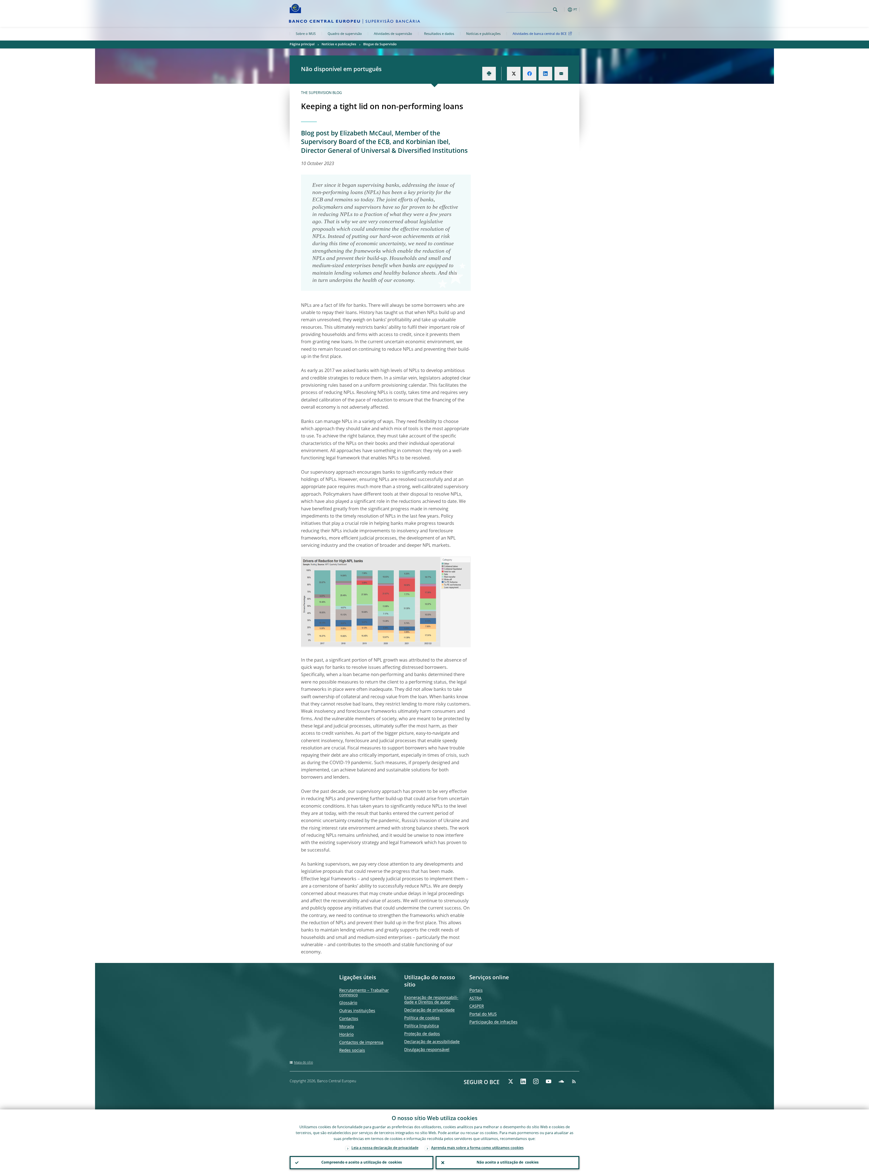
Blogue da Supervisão (380, 44)
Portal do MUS (483, 1014)
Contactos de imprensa (361, 1043)
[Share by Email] (561, 73)
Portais (476, 991)
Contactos (348, 1019)
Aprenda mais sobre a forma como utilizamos (477, 1148)
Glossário (348, 1003)
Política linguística (421, 1026)
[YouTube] (548, 1081)
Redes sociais (352, 1051)
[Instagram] (535, 1081)
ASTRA (475, 998)
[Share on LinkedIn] (545, 73)
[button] (563, 9)
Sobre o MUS (306, 34)
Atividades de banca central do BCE (540, 34)
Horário (346, 1035)
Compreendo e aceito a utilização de (361, 1162)
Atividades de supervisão (393, 34)
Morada (346, 1027)
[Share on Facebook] (529, 73)
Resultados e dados (439, 34)
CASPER (476, 1006)
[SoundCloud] (561, 1081)
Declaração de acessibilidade (432, 1042)
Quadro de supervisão (345, 34)
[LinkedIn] (523, 1081)
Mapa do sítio (303, 1062)
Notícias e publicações (483, 34)
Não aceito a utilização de (508, 1162)
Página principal (302, 44)
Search (555, 10)
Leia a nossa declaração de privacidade (384, 1148)
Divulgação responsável (426, 1050)
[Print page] (489, 73)
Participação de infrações (493, 1022)
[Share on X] (513, 73)
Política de (422, 1018)
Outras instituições (357, 1011)
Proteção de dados (422, 1034)
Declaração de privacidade (429, 1010)
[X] (510, 1081)
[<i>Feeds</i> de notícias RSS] (573, 1081)
